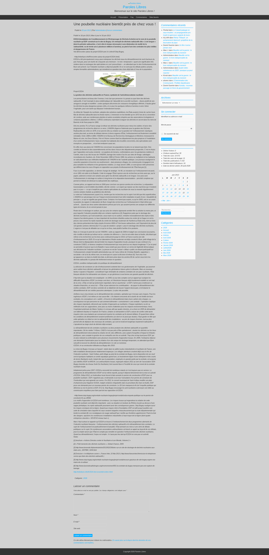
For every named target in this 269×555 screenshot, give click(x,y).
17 (163, 193)
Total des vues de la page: (173, 158)
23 (188, 193)
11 (167, 189)
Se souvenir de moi (171, 134)
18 (167, 193)
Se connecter (166, 139)
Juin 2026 (167, 250)
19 (171, 193)
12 (171, 189)
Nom (76, 515)
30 (188, 196)
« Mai (163, 200)
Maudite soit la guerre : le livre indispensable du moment (176, 57)
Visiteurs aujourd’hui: (171, 153)
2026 (85, 478)
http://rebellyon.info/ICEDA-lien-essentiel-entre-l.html (93, 472)
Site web (77, 528)
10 (163, 189)
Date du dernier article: (172, 166)
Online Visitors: (169, 151)
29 (184, 196)
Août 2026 (167, 233)
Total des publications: (171, 161)
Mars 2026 (167, 255)
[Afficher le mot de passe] (191, 128)
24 (163, 196)
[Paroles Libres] (134, 3)
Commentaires (141, 17)
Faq (132, 17)
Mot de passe (166, 125)
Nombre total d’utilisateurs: (173, 163)
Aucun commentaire (114, 30)
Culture (166, 240)
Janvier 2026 (168, 245)
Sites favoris (154, 17)
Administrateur (100, 30)
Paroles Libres (134, 7)
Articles (166, 235)
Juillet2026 (167, 248)
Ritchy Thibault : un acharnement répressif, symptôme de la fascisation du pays (177, 40)
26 (171, 196)
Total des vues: (169, 156)
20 (175, 193)
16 (188, 189)
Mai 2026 (166, 253)
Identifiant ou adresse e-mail (171, 116)
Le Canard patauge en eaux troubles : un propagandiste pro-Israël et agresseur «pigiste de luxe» (177, 32)
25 (167, 196)
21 (180, 193)
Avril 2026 (167, 238)
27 (175, 196)
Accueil (113, 17)
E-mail (76, 522)
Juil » (168, 200)
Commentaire (79, 494)
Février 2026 (168, 243)
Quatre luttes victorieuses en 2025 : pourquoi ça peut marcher (177, 70)
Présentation (123, 17)
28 (180, 196)
